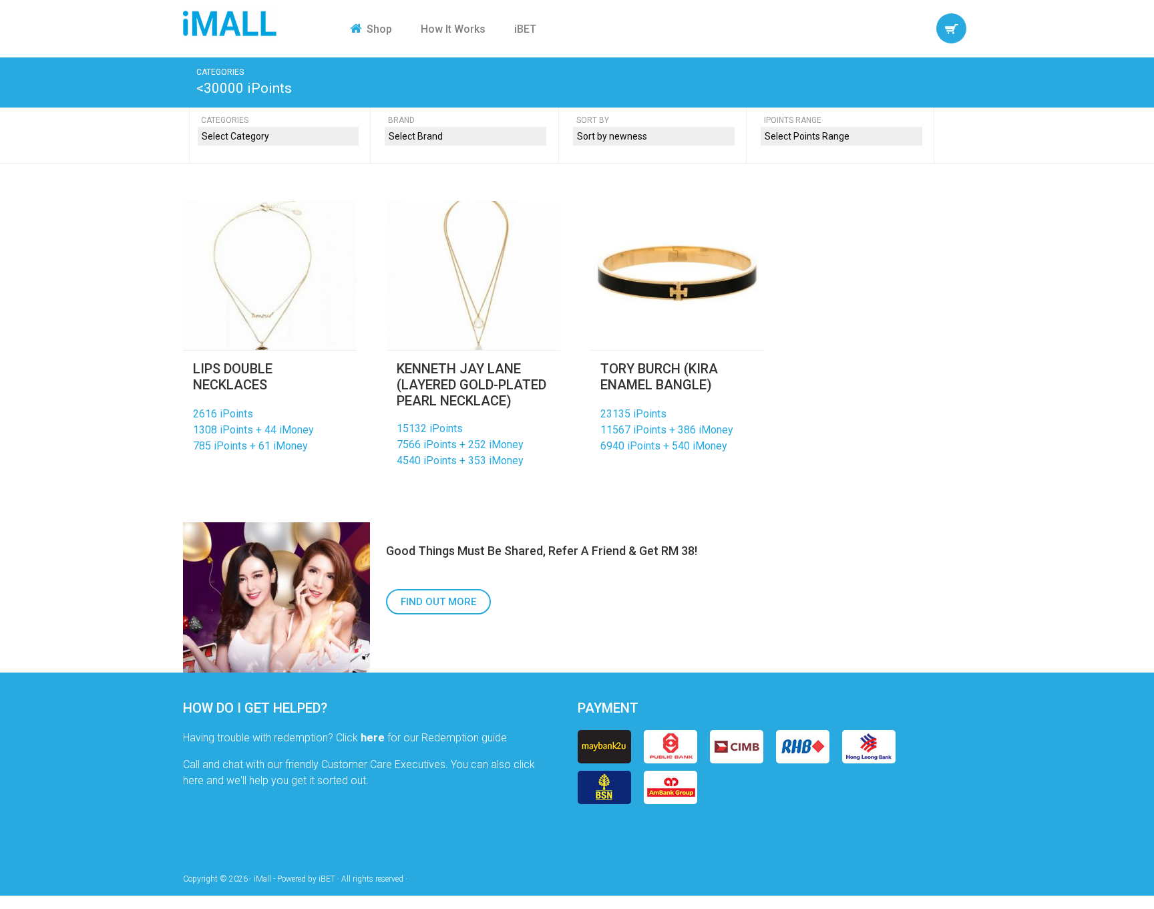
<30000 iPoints (244, 88)
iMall (229, 23)
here (373, 737)
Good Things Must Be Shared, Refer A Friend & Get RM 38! (541, 551)
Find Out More (438, 602)
